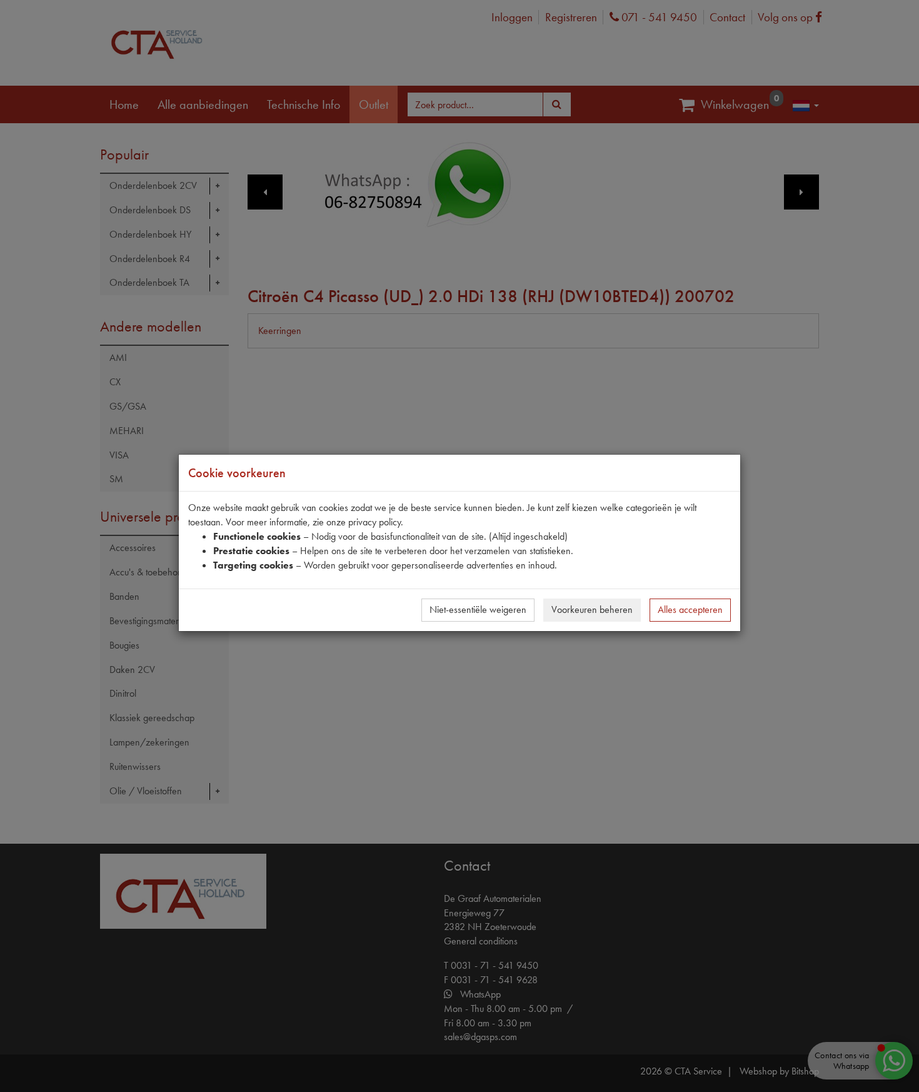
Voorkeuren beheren (592, 609)
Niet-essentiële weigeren (477, 609)
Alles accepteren (690, 609)
